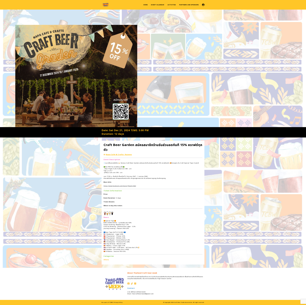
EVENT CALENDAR (157, 5)
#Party (106, 260)
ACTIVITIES (172, 5)
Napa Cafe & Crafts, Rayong (119, 154)
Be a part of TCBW (107, 302)
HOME (145, 5)
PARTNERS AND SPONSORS (189, 5)
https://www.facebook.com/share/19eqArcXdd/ (120, 186)
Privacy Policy (118, 302)
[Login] (203, 5)
